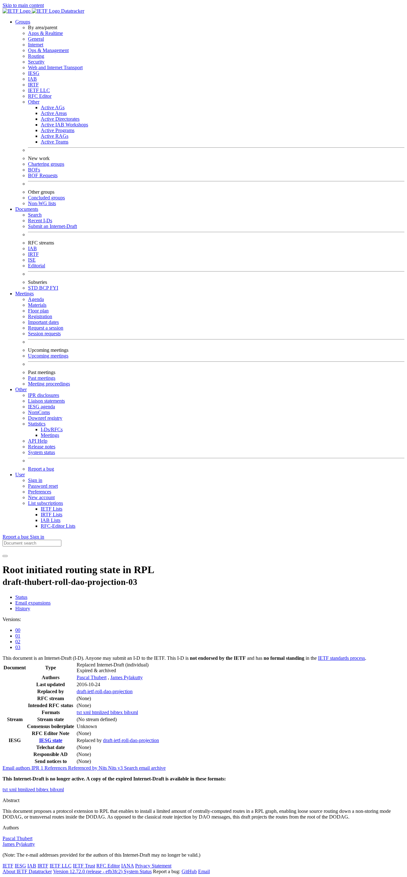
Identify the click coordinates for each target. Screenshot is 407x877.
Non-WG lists (42, 203)
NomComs (39, 412)
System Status (138, 871)
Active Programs (57, 130)
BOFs (34, 169)
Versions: (12, 619)
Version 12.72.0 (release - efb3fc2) (88, 871)
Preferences (39, 491)
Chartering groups (46, 164)
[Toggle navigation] (5, 556)
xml (87, 712)
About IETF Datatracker (27, 871)
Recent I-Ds (40, 220)
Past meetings (41, 378)
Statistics (36, 423)
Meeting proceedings (49, 383)
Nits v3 (116, 768)
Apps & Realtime (45, 33)
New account (41, 497)
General (36, 39)
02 (17, 641)
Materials (37, 305)
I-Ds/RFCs (52, 429)
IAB (32, 79)
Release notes (41, 446)
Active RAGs (54, 136)
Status (21, 597)
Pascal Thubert (92, 677)
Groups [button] (22, 21)
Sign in (35, 480)
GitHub (189, 871)
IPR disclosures (43, 395)
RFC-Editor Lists (58, 526)
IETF (8, 865)
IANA (127, 865)
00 (17, 630)
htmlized (101, 712)
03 (17, 647)
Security (36, 61)
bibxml (131, 712)
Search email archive (145, 768)
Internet (35, 44)
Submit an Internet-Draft (52, 226)
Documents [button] (26, 209)
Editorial (36, 265)
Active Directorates (60, 119)
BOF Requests (43, 175)
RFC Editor (40, 96)
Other (33, 101)
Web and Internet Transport (55, 67)
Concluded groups (46, 197)
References (56, 768)
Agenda (36, 299)
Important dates (43, 322)
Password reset (43, 486)
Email (204, 871)
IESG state (50, 740)
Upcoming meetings (48, 355)
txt (80, 712)
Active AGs (53, 107)
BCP (44, 288)
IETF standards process (341, 658)
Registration (40, 316)
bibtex (117, 712)
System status (41, 452)
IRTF (33, 84)
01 (17, 636)
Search (35, 215)
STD (33, 288)
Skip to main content (23, 5)
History (22, 608)
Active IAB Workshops (64, 124)
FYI (54, 288)
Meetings (50, 435)
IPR (38, 768)
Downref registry (45, 418)
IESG (33, 73)
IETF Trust (84, 865)
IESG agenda (41, 406)
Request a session (45, 328)
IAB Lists (50, 520)
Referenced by (83, 768)
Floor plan (38, 310)
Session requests (44, 333)
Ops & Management (48, 50)
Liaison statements (46, 401)
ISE (32, 260)
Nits (103, 768)
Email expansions (33, 603)
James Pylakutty (126, 677)
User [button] (20, 474)
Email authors (17, 768)
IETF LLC (39, 90)
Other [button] (21, 389)
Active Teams (54, 141)
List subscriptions (45, 503)
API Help (37, 441)
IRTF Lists (51, 514)
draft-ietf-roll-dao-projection (105, 691)
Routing (36, 56)
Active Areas (54, 113)
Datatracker (72, 11)
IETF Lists (51, 509)
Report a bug (41, 469)
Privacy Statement (153, 865)
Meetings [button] (24, 293)
